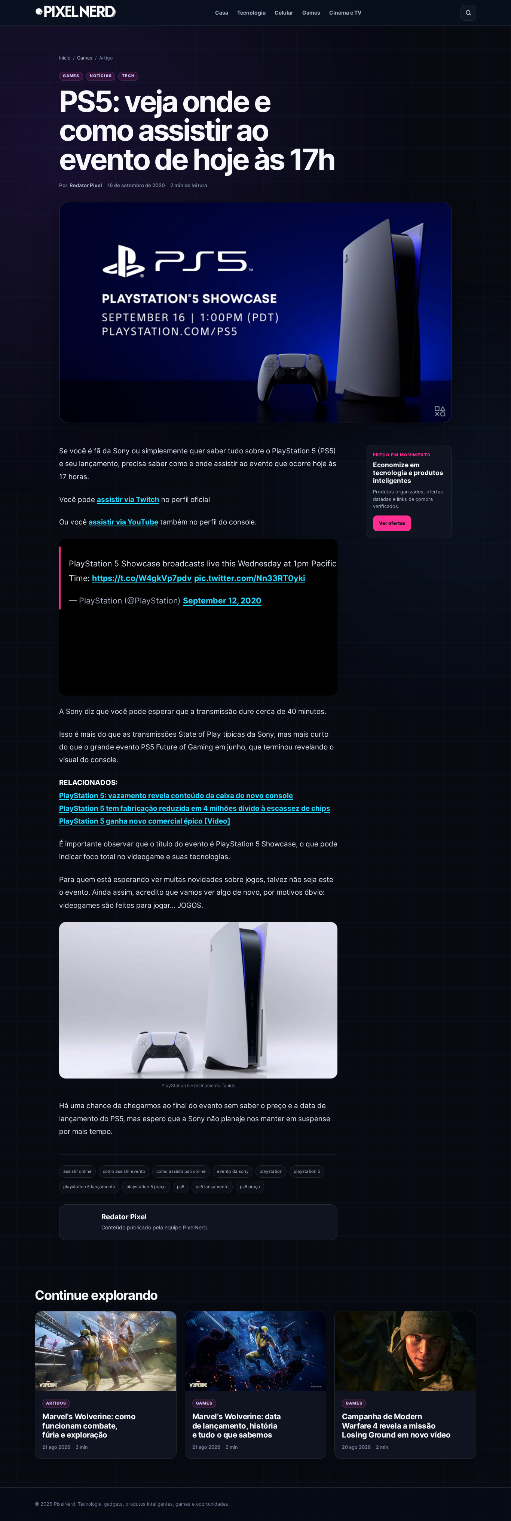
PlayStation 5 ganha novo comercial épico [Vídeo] (144, 821)
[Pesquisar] (468, 13)
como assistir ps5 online (181, 1171)
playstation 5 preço (146, 1186)
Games (311, 12)
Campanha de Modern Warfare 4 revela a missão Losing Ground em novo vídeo (396, 1425)
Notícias (100, 75)
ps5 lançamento (212, 1186)
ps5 (180, 1186)
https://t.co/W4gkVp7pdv (142, 578)
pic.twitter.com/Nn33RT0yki (249, 578)
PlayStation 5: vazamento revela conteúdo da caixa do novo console (176, 795)
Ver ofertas (392, 523)
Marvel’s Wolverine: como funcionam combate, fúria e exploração (88, 1425)
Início (64, 58)
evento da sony (232, 1171)
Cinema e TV (345, 12)
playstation (271, 1171)
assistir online (77, 1171)
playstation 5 (307, 1171)
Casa (221, 12)
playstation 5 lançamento (89, 1186)
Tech (128, 75)
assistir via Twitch (128, 499)
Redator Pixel (86, 185)
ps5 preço (250, 1186)
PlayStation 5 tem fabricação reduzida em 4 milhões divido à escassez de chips (194, 808)
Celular (284, 12)
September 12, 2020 (222, 600)
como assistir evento (124, 1171)
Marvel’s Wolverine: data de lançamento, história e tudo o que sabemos (236, 1425)
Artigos (56, 1403)
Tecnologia (251, 12)
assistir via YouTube (123, 522)
